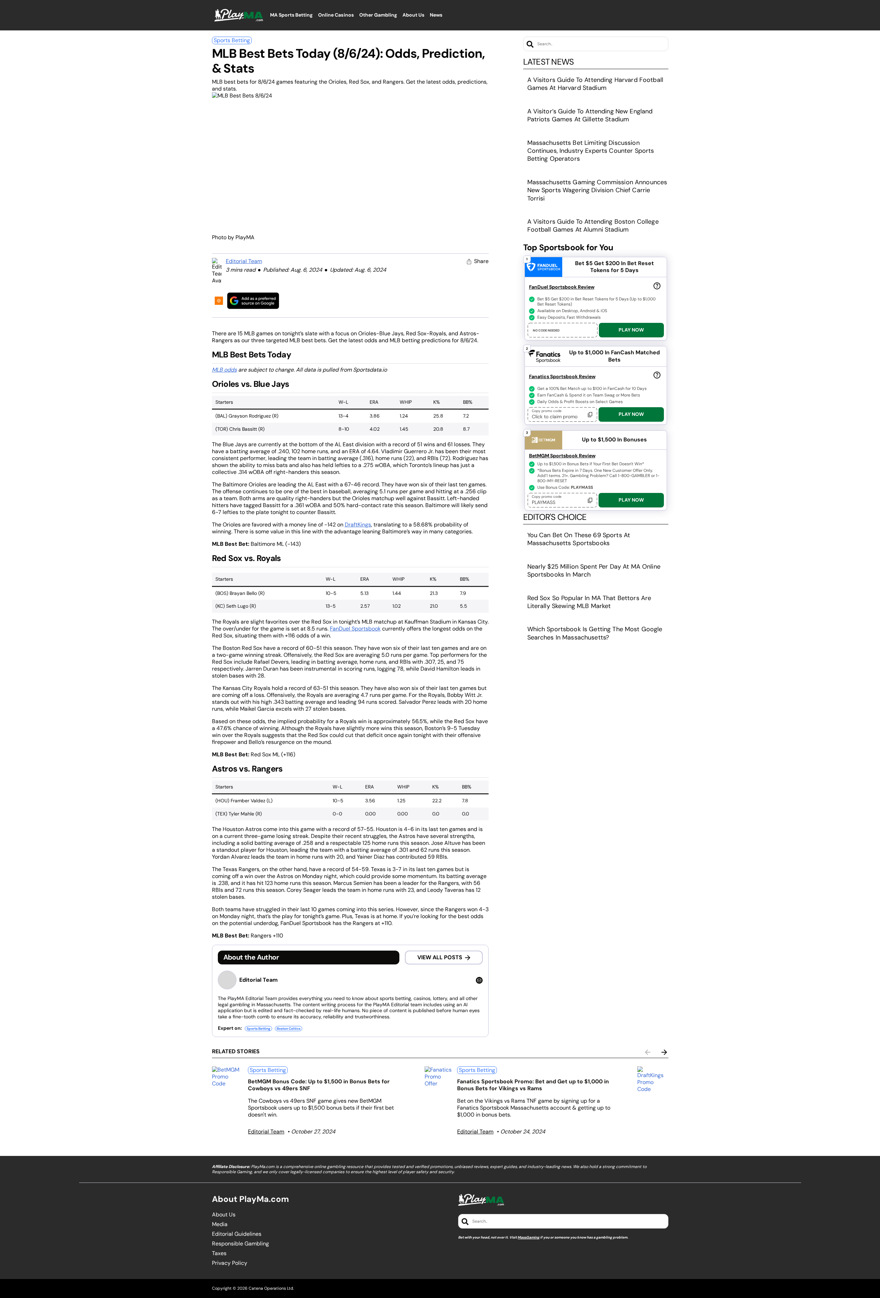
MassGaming (528, 1237)
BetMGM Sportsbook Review (562, 455)
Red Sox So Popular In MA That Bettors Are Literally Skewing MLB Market (589, 602)
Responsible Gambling (240, 1243)
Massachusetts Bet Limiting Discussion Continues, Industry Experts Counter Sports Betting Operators (590, 151)
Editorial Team (244, 261)
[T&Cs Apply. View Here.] (657, 285)
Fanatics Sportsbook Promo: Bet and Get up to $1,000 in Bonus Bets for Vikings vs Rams (533, 1085)
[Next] (664, 1052)
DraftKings (358, 524)
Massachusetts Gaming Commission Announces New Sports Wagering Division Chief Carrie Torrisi (597, 190)
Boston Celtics (288, 1028)
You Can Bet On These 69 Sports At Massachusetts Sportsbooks (578, 539)
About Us (223, 1214)
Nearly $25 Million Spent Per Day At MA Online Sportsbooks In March (593, 570)
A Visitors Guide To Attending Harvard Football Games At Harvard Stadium (595, 84)
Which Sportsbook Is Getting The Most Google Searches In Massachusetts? (595, 633)
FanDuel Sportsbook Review (561, 287)
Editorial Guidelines (236, 1234)
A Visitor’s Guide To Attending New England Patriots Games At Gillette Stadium (590, 115)
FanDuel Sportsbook (355, 628)
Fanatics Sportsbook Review (562, 376)
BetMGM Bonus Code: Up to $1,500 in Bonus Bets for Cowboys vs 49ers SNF (319, 1085)
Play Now (631, 330)
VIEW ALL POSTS (439, 957)
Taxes (219, 1253)
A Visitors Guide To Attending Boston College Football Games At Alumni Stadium (593, 225)
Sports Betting (232, 40)
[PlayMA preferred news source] (253, 300)
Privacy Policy (229, 1263)
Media (220, 1224)
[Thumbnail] (227, 1076)
